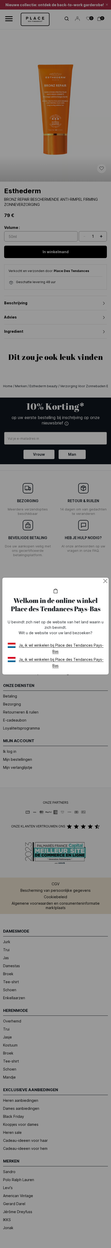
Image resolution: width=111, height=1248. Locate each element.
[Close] (105, 581)
